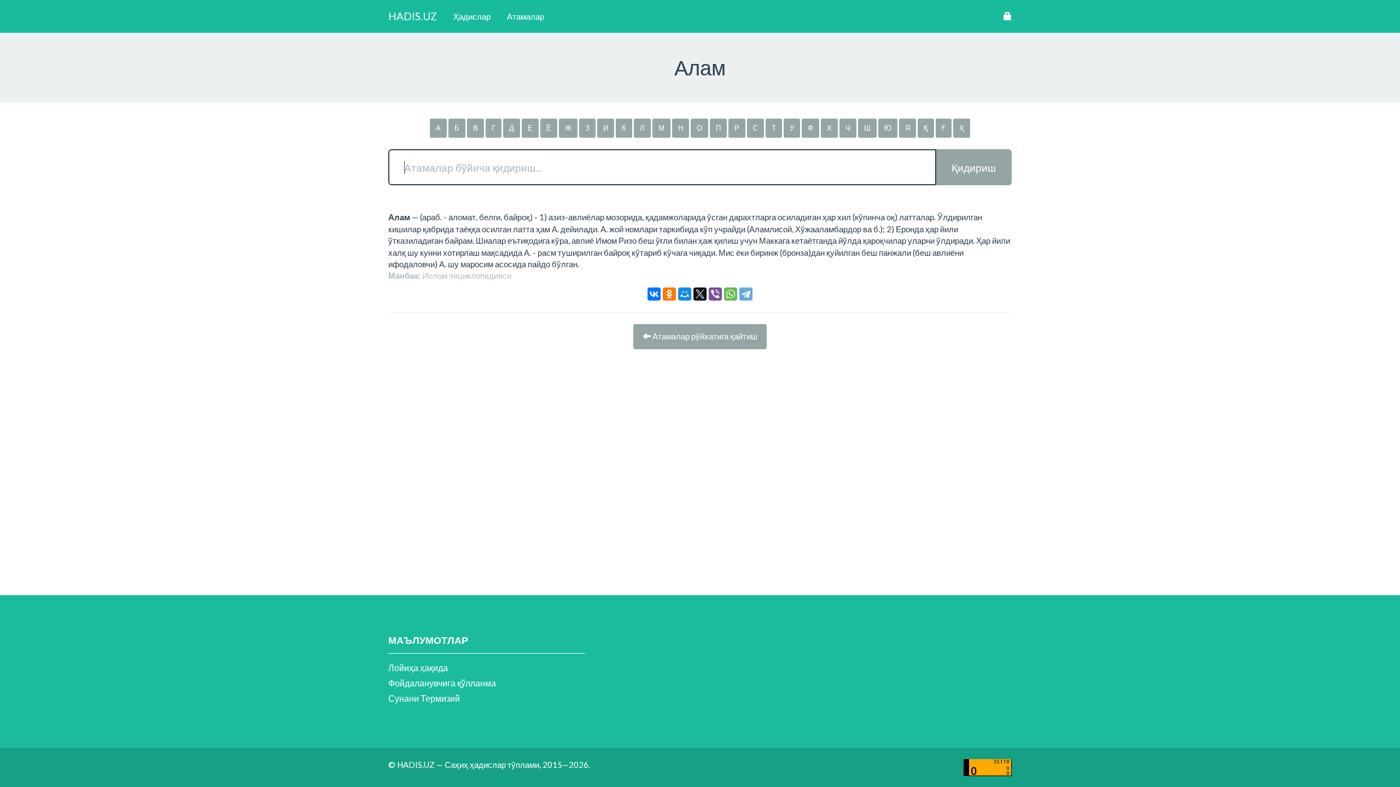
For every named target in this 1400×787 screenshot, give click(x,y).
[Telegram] (745, 294)
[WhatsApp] (730, 294)
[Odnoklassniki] (669, 294)
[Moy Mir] (684, 294)
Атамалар (525, 16)
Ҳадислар (472, 16)
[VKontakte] (654, 294)
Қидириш (974, 167)
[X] (700, 294)
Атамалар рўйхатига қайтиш (704, 336)
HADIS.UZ (412, 16)
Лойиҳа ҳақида (418, 667)
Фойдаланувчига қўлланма (442, 683)
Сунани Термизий (424, 698)
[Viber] (715, 294)
